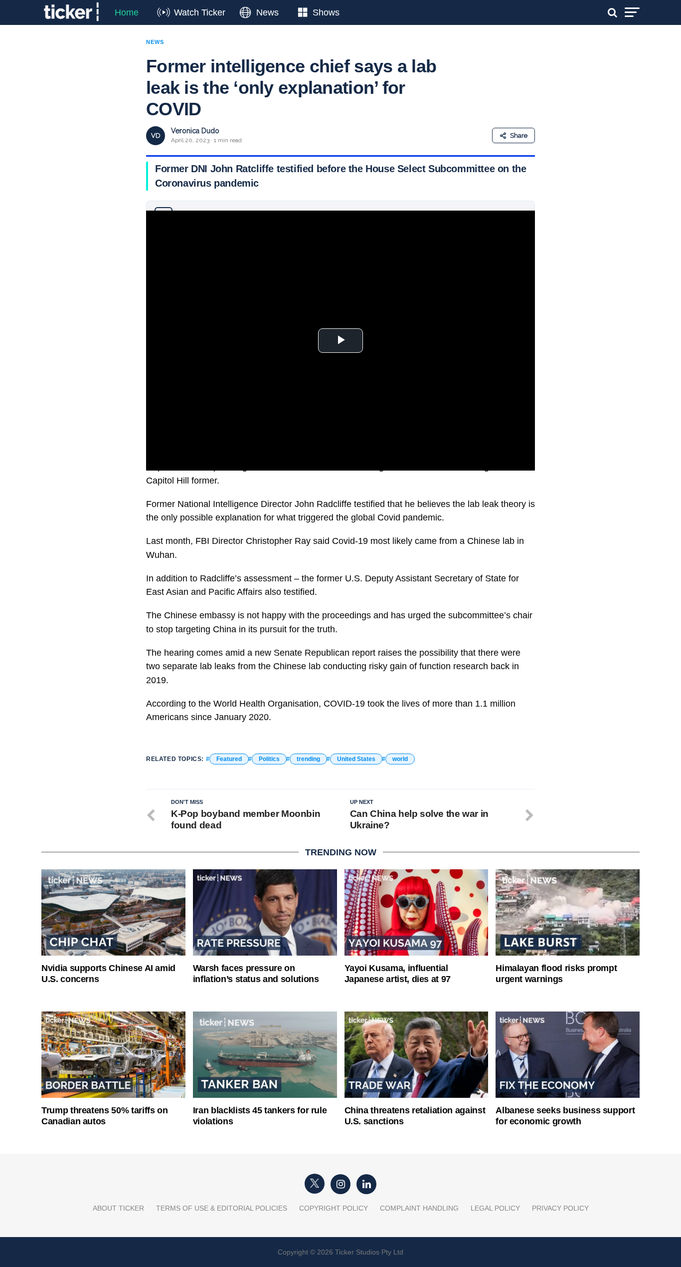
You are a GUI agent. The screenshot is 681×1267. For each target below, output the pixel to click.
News (267, 12)
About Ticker (118, 1208)
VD (156, 135)
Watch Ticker (199, 12)
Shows (326, 12)
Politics (269, 759)
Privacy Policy (560, 1208)
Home (127, 12)
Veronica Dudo (195, 131)
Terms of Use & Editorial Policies (221, 1208)
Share (518, 135)
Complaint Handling (419, 1208)
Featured (229, 759)
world (400, 759)
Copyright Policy (333, 1208)
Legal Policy (495, 1208)
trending (308, 759)
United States (356, 759)
